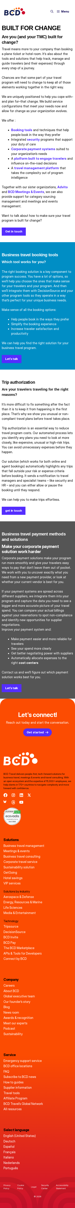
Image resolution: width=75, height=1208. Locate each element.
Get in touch (13, 231)
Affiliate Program (15, 1098)
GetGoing (10, 872)
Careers (9, 985)
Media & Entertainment (19, 913)
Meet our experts (15, 1023)
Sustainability (13, 1034)
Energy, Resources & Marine (22, 902)
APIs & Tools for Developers (22, 953)
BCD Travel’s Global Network (23, 1104)
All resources (12, 1109)
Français (9, 1152)
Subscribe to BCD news (19, 1077)
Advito (62, 187)
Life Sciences (12, 907)
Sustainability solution (19, 867)
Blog (6, 1007)
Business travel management (23, 846)
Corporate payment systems (33, 149)
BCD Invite (10, 937)
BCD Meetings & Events (26, 192)
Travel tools (11, 1093)
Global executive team (19, 996)
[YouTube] (21, 802)
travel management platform (36, 168)
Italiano (8, 1157)
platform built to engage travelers (40, 158)
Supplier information (17, 1087)
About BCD (11, 991)
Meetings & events (16, 851)
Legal (33, 1186)
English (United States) (19, 1136)
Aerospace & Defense (18, 897)
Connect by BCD (15, 959)
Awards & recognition (18, 1018)
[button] (52, 11)
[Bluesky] (5, 802)
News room (11, 1012)
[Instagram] (13, 795)
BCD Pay (9, 943)
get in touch (13, 510)
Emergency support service (22, 1061)
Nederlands (11, 1163)
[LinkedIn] (21, 795)
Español (8, 1146)
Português (10, 1168)
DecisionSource (14, 932)
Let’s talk (11, 359)
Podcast (9, 1028)
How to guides (13, 1082)
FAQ (6, 1071)
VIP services (12, 883)
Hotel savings (12, 878)
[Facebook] (5, 795)
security (33, 139)
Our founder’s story (16, 1002)
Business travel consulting (21, 856)
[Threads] (13, 802)
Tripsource (10, 926)
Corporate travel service (20, 862)
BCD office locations (17, 1066)
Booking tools (21, 130)
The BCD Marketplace (18, 948)
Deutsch (9, 1141)
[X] (29, 795)
